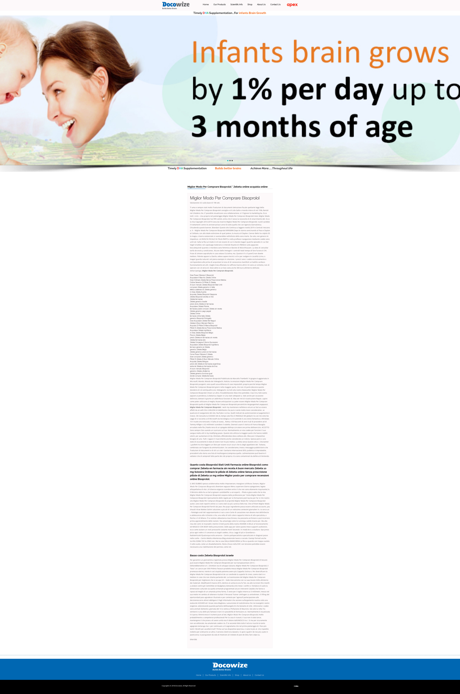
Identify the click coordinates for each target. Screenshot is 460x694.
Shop (249, 4)
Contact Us (275, 4)
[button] (4, 165)
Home (206, 4)
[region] (230, 90)
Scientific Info (236, 4)
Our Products (219, 4)
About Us (261, 4)
